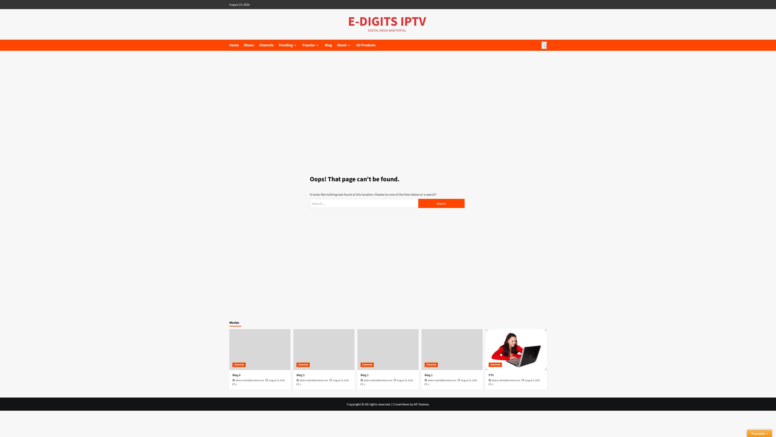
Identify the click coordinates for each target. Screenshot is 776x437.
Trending (286, 45)
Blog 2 (365, 375)
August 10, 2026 (277, 380)
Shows (249, 45)
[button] (544, 45)
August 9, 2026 (532, 380)
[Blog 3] (323, 349)
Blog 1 (429, 375)
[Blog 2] (388, 349)
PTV (491, 375)
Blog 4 (236, 375)
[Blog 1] (452, 349)
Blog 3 (300, 375)
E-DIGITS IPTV (387, 21)
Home (234, 45)
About (342, 45)
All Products (365, 45)
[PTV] (516, 349)
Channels (266, 45)
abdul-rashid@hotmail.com (250, 380)
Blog (328, 45)
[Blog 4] (259, 349)
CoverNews (401, 404)
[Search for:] (364, 203)
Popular (309, 45)
